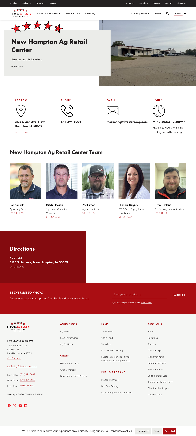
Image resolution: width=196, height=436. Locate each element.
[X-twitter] (15, 406)
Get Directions (22, 132)
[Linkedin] (26, 406)
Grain (65, 355)
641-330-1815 (17, 213)
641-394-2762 (53, 216)
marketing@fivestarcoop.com (127, 122)
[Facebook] (9, 406)
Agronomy (68, 323)
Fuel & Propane (113, 372)
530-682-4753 (89, 213)
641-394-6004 (71, 122)
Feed (104, 323)
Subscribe (179, 294)
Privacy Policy (146, 302)
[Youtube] (20, 406)
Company (155, 323)
